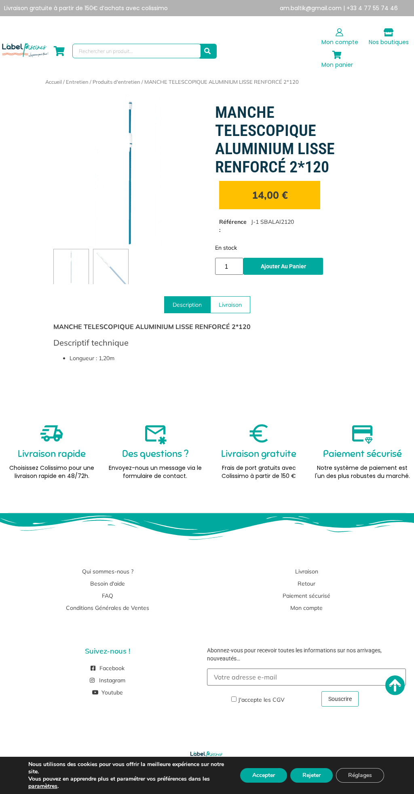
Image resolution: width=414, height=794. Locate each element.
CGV (278, 699)
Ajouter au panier (283, 266)
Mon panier (337, 65)
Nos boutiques (389, 42)
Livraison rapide (52, 454)
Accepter (263, 775)
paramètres (42, 786)
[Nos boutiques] (388, 32)
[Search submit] (207, 51)
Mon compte (339, 42)
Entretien (77, 82)
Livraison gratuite (258, 454)
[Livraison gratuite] (259, 433)
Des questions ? (155, 454)
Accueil (53, 82)
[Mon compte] (340, 32)
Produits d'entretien (116, 82)
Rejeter (311, 775)
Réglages (360, 775)
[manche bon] (130, 172)
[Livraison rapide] (52, 433)
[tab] (187, 304)
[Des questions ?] (155, 433)
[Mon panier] (337, 55)
